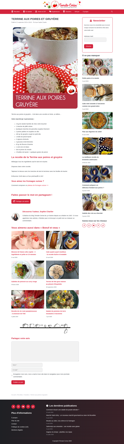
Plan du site (15, 421)
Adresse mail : (89, 36)
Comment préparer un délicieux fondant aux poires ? (93, 186)
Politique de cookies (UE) (19, 427)
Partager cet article (22, 201)
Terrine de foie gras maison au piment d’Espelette (56, 283)
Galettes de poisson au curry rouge (24, 281)
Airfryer (77, 11)
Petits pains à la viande (90, 78)
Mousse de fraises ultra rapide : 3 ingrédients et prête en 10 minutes (23, 253)
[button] (111, 11)
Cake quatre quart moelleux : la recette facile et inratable (56, 253)
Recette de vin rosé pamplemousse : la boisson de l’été (24, 312)
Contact (14, 424)
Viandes (26, 395)
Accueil (13, 395)
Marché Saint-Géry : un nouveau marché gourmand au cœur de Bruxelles (71, 415)
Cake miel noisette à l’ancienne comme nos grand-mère (93, 105)
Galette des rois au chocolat (92, 213)
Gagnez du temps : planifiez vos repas (59, 432)
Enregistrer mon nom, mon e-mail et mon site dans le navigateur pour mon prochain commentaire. (41, 375)
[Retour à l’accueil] (62, 4)
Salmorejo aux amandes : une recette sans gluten (63, 426)
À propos (85, 11)
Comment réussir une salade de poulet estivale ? (62, 410)
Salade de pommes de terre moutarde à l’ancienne (56, 312)
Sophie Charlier (46, 212)
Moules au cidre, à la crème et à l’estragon (60, 421)
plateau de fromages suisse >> (38, 185)
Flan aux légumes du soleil (92, 132)
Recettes (20, 395)
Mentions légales (17, 430)
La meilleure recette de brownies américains (90, 158)
